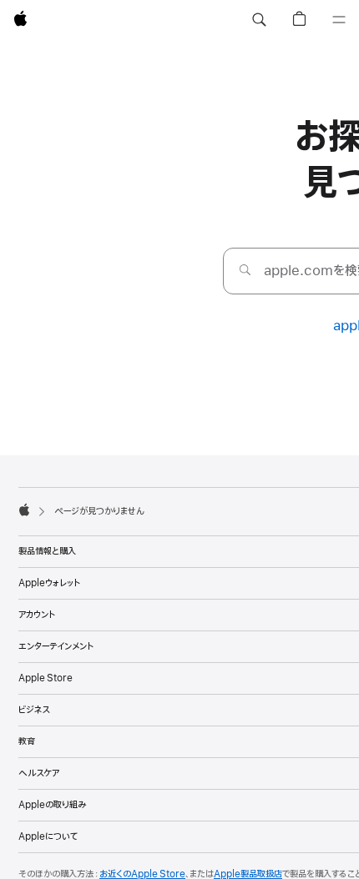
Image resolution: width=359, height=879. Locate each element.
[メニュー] (339, 20)
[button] (259, 20)
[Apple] (24, 509)
